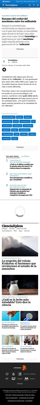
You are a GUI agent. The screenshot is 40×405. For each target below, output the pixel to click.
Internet (27, 231)
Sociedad (6, 138)
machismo (7, 126)
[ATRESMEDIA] (20, 367)
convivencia (25, 121)
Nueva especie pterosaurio (31, 1)
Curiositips (28, 126)
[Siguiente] (36, 1)
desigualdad (7, 134)
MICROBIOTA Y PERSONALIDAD (25, 323)
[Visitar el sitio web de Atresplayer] (33, 378)
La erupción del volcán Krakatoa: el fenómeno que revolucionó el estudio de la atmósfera (19, 264)
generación (7, 121)
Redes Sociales (22, 228)
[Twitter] (9, 62)
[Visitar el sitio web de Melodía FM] (26, 378)
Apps (20, 231)
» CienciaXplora (14, 8)
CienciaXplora (12, 226)
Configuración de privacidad (26, 398)
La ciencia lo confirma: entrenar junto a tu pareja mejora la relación (28, 350)
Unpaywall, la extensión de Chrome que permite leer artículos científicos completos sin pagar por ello (21, 192)
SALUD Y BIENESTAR (8, 323)
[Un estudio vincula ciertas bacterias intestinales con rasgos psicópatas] (29, 316)
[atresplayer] (30, 5)
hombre (28, 117)
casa (16, 134)
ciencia (32, 134)
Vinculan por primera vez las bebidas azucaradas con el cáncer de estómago (10, 326)
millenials (17, 126)
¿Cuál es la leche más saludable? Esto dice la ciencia (16, 302)
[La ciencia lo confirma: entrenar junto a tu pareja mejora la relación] (29, 340)
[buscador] (34, 5)
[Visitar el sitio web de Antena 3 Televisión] (7, 374)
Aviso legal (8, 395)
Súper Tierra (19, 1)
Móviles (12, 228)
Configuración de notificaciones (16, 400)
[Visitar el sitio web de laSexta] (13, 374)
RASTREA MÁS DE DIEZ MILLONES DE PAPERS (18, 186)
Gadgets (4, 228)
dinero (19, 117)
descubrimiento (8, 117)
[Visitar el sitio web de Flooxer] (20, 383)
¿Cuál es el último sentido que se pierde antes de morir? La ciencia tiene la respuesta (21, 166)
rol (33, 121)
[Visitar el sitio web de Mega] (33, 374)
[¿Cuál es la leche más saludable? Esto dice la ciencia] (20, 285)
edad (15, 121)
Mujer (15, 138)
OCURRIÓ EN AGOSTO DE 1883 (11, 258)
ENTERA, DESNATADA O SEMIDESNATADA (15, 297)
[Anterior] (14, 1)
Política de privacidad (18, 395)
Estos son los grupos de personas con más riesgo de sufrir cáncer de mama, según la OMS (10, 351)
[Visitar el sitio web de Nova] (26, 374)
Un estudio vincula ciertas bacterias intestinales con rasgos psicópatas (28, 327)
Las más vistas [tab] (12, 156)
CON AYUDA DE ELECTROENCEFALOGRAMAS (20, 161)
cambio (23, 134)
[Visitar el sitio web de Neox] (20, 374)
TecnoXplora (5, 8)
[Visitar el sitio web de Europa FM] (20, 378)
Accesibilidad (28, 400)
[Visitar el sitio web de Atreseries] (7, 378)
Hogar (14, 130)
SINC (15, 231)
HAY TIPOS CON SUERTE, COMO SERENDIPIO (21, 175)
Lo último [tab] (25, 156)
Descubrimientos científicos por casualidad (21, 179)
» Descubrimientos (24, 8)
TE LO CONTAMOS (7, 346)
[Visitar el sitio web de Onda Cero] (13, 378)
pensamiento (24, 130)
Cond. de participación (12, 398)
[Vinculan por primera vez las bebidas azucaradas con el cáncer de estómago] (11, 316)
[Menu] (38, 5)
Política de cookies (29, 395)
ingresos (6, 130)
